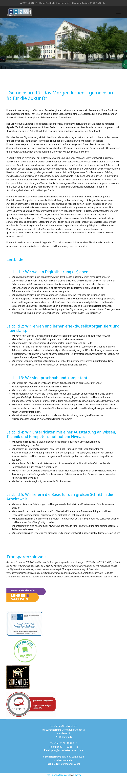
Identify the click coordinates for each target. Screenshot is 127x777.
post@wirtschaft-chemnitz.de (55, 3)
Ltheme (77, 775)
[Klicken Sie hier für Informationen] (63, 595)
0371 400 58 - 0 (30, 3)
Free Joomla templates (58, 775)
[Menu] (118, 12)
